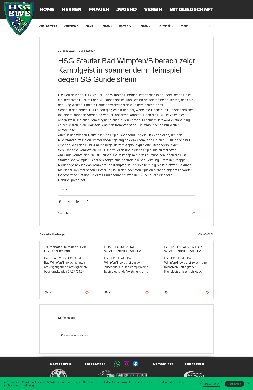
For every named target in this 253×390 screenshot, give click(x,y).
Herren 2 (125, 26)
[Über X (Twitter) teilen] (69, 201)
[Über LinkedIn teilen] (78, 201)
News (89, 26)
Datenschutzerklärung (21, 385)
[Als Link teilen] (87, 201)
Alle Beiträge (48, 26)
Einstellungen (211, 384)
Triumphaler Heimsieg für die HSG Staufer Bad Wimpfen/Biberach (65, 249)
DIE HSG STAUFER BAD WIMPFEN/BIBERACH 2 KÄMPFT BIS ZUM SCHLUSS (183, 249)
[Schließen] (248, 383)
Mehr (184, 26)
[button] (71, 9)
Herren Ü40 (165, 26)
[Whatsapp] (117, 363)
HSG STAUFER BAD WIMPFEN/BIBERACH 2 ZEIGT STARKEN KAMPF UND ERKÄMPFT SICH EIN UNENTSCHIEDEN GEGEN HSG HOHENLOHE (125, 249)
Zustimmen (234, 384)
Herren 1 (106, 26)
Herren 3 (144, 26)
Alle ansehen (206, 233)
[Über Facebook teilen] (59, 201)
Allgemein (71, 26)
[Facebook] (135, 363)
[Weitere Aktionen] (193, 50)
